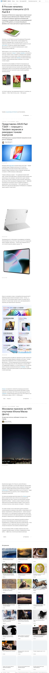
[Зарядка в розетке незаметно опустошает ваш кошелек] (40, 632)
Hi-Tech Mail (13, 121)
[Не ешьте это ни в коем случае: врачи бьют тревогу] (40, 571)
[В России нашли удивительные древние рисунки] (24, 663)
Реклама (8, 672)
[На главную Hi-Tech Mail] (4, 1)
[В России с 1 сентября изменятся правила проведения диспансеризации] (9, 617)
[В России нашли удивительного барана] (40, 586)
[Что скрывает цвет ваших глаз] (40, 555)
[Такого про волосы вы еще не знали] (40, 617)
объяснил (25, 496)
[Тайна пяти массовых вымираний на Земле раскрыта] (24, 571)
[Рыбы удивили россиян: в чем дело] (24, 601)
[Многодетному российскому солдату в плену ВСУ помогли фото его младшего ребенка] (9, 571)
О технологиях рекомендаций (33, 672)
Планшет (4, 388)
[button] (12, 32)
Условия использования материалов (23, 672)
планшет (14, 53)
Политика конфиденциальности (42, 672)
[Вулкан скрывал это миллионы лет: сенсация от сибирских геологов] (24, 632)
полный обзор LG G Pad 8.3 (11, 111)
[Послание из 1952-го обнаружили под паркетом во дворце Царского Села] (9, 586)
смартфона (4, 393)
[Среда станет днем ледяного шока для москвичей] (9, 663)
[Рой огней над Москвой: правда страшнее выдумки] (9, 601)
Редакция (16, 672)
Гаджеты (17, 121)
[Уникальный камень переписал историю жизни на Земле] (24, 555)
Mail (1, 672)
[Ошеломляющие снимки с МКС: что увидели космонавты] (40, 601)
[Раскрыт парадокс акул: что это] (40, 648)
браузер (18, 57)
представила (11, 165)
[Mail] (1, 1)
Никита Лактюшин (8, 421)
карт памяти (4, 45)
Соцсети (17, 406)
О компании (4, 672)
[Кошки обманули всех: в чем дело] (9, 648)
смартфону (22, 53)
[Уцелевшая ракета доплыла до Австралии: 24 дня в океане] (9, 555)
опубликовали (5, 490)
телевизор (23, 366)
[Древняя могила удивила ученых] (24, 586)
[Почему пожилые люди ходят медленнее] (24, 648)
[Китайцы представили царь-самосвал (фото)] (40, 663)
